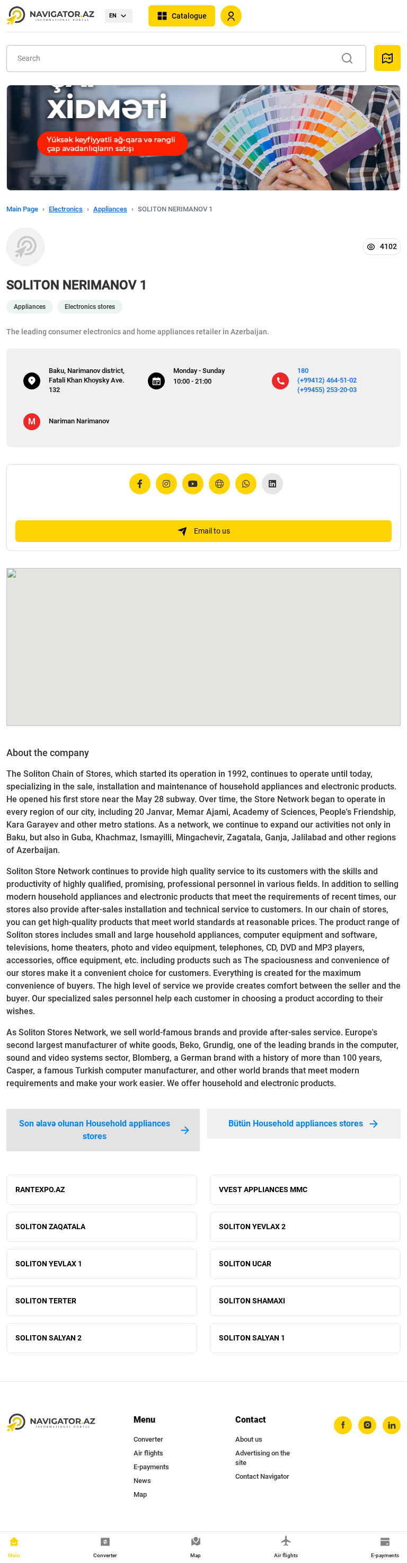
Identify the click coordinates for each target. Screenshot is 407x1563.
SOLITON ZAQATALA (50, 1226)
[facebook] (343, 1425)
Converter (148, 1439)
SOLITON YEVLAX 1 (48, 1263)
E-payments (151, 1467)
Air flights (148, 1453)
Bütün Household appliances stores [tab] (295, 1123)
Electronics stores (90, 306)
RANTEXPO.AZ (40, 1189)
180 (302, 371)
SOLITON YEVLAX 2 (252, 1226)
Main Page (22, 209)
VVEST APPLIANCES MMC (263, 1189)
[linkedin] (392, 1425)
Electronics (66, 209)
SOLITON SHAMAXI (252, 1300)
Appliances (110, 209)
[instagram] (367, 1425)
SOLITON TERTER (45, 1300)
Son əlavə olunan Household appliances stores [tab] (94, 1129)
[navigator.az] (50, 1423)
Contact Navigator (262, 1476)
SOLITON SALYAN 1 (252, 1338)
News (142, 1481)
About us (248, 1439)
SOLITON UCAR (245, 1263)
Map (140, 1494)
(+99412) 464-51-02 (327, 380)
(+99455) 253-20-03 (327, 390)
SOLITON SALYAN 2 (48, 1338)
